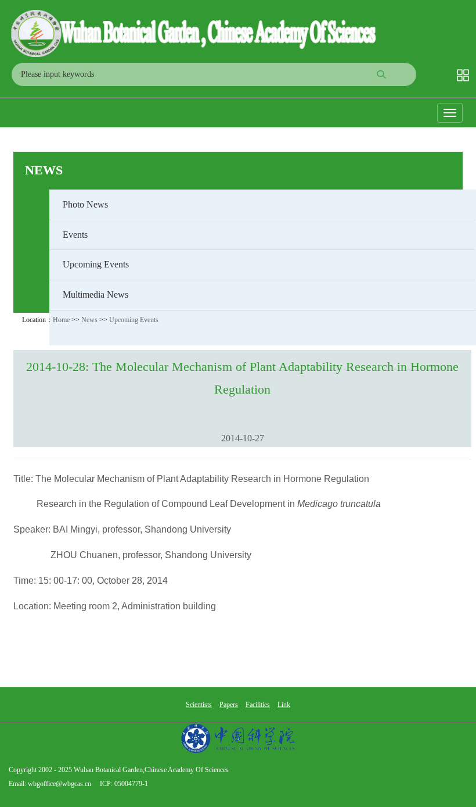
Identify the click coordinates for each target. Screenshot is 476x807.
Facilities (258, 705)
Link (283, 705)
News (44, 170)
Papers (228, 705)
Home (61, 320)
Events (75, 235)
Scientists (199, 705)
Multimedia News (95, 294)
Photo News (85, 204)
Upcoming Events (96, 264)
